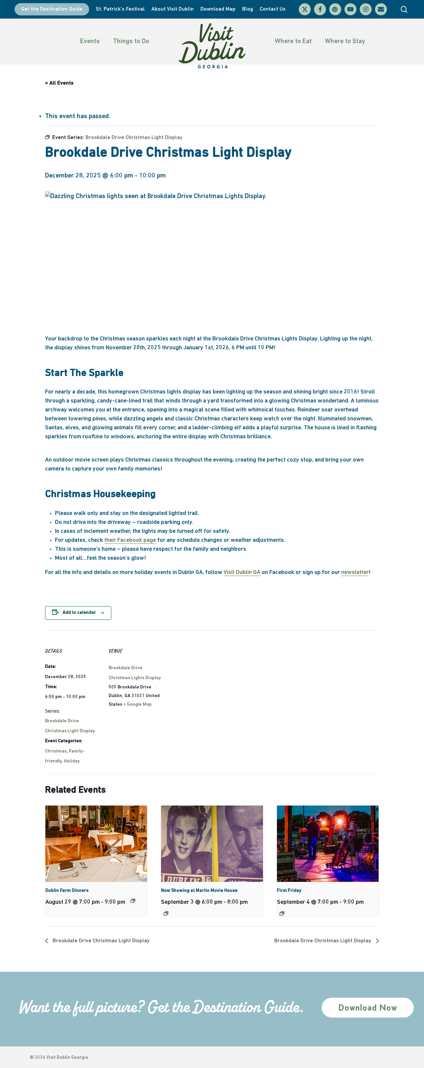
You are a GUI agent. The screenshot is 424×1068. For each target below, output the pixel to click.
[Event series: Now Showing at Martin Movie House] (166, 913)
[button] (368, 1008)
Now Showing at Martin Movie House (199, 890)
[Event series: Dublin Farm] (133, 901)
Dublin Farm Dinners (66, 890)
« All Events (59, 83)
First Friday (289, 890)
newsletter (355, 573)
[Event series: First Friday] (282, 913)
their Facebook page (130, 540)
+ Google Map (137, 704)
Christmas (56, 751)
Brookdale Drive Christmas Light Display (100, 941)
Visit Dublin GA (242, 573)
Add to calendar (79, 612)
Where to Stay (345, 41)
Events (90, 41)
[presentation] (96, 844)
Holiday (72, 761)
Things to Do (131, 41)
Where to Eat (293, 41)
